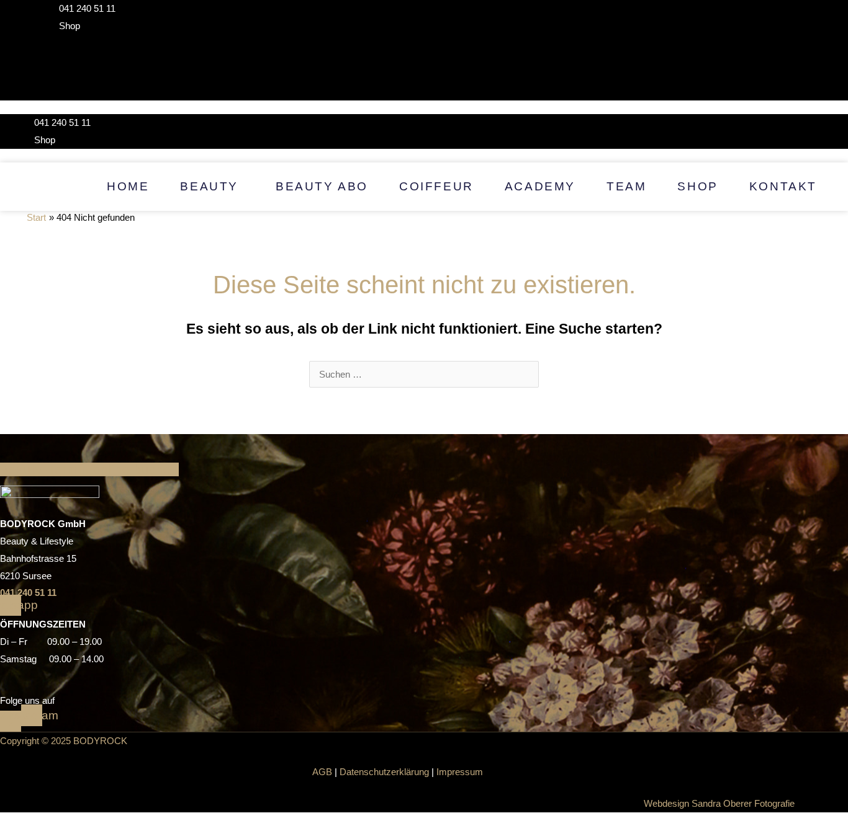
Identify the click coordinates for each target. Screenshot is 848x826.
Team (626, 186)
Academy (540, 186)
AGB (322, 771)
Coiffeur (436, 186)
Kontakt (783, 186)
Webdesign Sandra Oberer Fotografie (719, 803)
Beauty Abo (322, 186)
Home (128, 186)
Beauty (209, 186)
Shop (697, 186)
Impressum (459, 771)
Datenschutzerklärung (384, 771)
